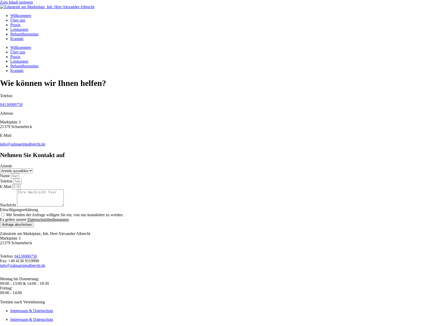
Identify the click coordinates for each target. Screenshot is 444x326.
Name (5, 176)
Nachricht (8, 205)
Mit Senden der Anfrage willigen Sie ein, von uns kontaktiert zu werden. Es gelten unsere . (62, 217)
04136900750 (11, 104)
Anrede (6, 166)
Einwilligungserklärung (19, 209)
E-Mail (6, 186)
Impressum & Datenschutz (31, 311)
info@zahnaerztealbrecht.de (22, 144)
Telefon (6, 181)
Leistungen (19, 29)
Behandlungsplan (24, 34)
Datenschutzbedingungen (48, 219)
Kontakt (16, 39)
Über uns (17, 20)
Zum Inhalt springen (16, 2)
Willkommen (20, 15)
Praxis (15, 25)
